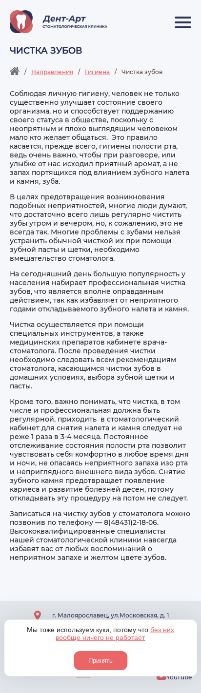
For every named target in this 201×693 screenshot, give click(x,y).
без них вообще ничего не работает (115, 633)
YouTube (179, 677)
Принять (100, 660)
